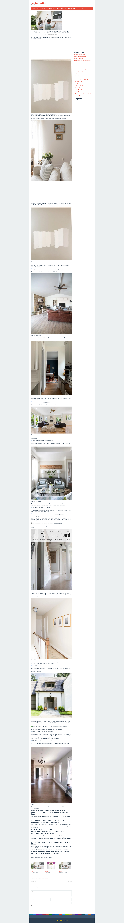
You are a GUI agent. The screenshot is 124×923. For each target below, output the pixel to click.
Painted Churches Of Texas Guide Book (81, 67)
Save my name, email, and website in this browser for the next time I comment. (47, 906)
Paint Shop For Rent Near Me (79, 54)
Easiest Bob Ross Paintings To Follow (81, 65)
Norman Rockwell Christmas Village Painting (82, 79)
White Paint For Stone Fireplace (80, 71)
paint (36, 878)
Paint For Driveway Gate (78, 58)
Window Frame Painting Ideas (79, 95)
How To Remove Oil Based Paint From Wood (82, 63)
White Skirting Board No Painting (37, 882)
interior (42, 878)
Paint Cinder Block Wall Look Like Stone (81, 89)
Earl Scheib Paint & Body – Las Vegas (81, 81)
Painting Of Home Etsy (78, 91)
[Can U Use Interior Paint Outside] (37, 865)
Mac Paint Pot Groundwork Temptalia (81, 87)
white (47, 878)
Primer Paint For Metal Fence (79, 85)
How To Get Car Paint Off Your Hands (81, 75)
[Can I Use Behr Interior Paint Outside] (51, 865)
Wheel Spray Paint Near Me (79, 73)
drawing (75, 102)
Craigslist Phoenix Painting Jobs (80, 83)
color (74, 100)
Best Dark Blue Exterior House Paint (80, 69)
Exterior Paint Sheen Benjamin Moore (81, 77)
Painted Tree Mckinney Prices (66, 882)
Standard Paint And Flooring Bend (80, 56)
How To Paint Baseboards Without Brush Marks (82, 93)
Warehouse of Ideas (38, 3)
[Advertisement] (51, 49)
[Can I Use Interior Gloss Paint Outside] (65, 865)
